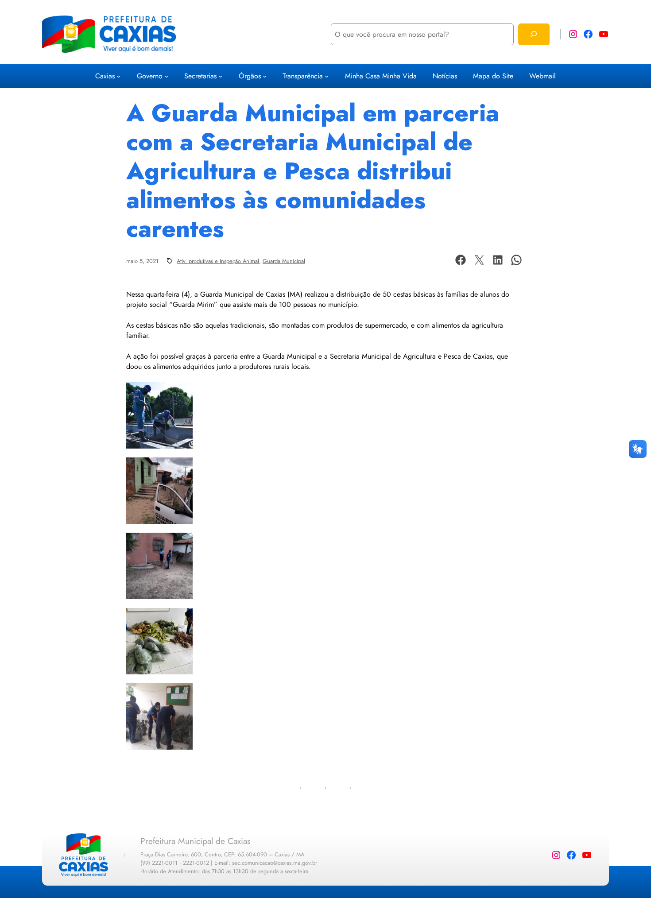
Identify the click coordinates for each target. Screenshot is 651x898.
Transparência (303, 76)
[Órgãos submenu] (265, 76)
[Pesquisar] (534, 34)
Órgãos (250, 76)
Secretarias (200, 76)
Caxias (105, 76)
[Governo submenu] (166, 76)
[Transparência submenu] (327, 76)
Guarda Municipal (284, 261)
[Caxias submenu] (118, 76)
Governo (150, 76)
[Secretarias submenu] (220, 76)
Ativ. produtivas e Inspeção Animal (218, 261)
